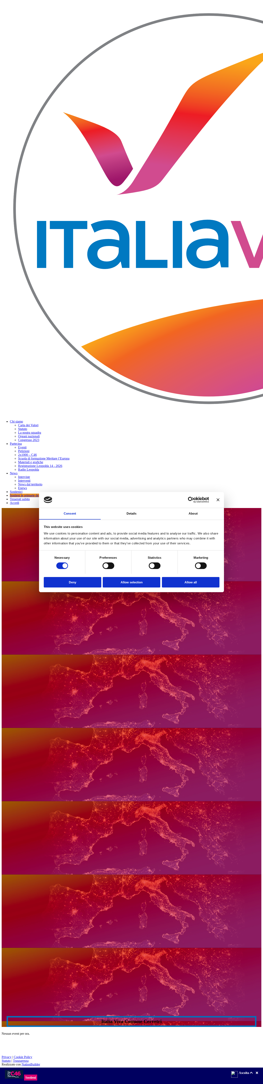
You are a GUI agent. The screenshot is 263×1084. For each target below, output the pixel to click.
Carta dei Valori (28, 425)
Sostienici (16, 491)
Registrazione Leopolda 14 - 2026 (40, 466)
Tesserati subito (20, 499)
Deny (72, 582)
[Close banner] (218, 499)
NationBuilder (31, 1064)
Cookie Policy (23, 1057)
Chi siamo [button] (16, 421)
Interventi (24, 480)
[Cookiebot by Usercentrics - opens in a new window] (191, 500)
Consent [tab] (70, 513)
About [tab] (193, 513)
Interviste (24, 477)
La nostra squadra (29, 432)
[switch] (108, 565)
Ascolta (244, 1073)
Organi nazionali (29, 436)
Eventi (22, 447)
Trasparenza (21, 1060)
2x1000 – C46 (27, 454)
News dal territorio (30, 484)
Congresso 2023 (28, 440)
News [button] (13, 473)
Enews (22, 488)
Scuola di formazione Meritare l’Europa (43, 458)
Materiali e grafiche (30, 462)
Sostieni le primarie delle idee (29, 495)
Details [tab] (132, 513)
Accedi (14, 503)
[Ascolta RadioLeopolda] (234, 1074)
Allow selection (132, 582)
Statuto (22, 429)
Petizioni (23, 451)
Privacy (7, 1057)
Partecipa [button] (16, 443)
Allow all (191, 582)
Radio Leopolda (28, 469)
